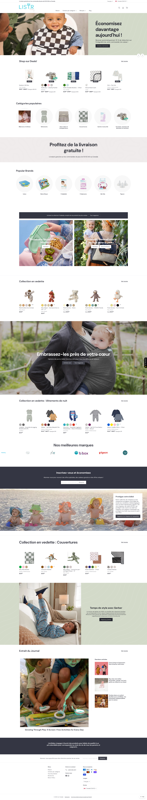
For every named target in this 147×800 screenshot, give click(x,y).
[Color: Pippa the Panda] (70, 424)
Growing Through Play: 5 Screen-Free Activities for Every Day (54, 730)
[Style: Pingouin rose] (48, 85)
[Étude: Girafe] (67, 567)
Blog (90, 10)
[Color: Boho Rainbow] (86, 567)
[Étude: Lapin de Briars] (45, 305)
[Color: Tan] (73, 305)
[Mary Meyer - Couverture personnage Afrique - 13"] (73, 562)
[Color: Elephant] (26, 305)
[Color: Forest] (64, 85)
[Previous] (138, 55)
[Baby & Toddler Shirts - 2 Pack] (117, 419)
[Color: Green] (20, 567)
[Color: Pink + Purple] (114, 424)
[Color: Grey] (70, 305)
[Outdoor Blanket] (117, 562)
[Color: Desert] (67, 85)
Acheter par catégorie (69, 10)
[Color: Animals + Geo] (95, 567)
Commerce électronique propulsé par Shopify (81, 797)
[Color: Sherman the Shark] (64, 424)
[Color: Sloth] (86, 305)
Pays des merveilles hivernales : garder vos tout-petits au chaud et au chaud (118, 680)
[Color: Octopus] (92, 305)
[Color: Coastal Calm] (89, 567)
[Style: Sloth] (42, 85)
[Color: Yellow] (111, 424)
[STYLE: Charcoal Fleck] (23, 424)
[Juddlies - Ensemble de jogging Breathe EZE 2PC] (29, 420)
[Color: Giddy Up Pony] (45, 567)
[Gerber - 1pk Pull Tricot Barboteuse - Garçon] (95, 420)
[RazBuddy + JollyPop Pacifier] (51, 80)
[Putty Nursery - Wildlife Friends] (95, 300)
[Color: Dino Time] (92, 567)
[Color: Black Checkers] (108, 567)
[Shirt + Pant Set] (117, 79)
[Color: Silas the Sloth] (67, 424)
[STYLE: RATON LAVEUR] (86, 424)
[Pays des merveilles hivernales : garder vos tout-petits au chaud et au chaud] (101, 684)
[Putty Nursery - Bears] (73, 300)
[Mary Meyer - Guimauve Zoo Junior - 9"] (51, 301)
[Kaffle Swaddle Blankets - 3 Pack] (73, 80)
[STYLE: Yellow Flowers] (42, 424)
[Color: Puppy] (20, 305)
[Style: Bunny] (51, 85)
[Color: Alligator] (95, 305)
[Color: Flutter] (111, 567)
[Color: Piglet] (114, 305)
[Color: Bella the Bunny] (73, 424)
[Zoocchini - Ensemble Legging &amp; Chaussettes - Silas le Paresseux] (73, 420)
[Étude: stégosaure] (42, 305)
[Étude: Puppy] (48, 305)
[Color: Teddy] (29, 305)
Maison (58, 10)
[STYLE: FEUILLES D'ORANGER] (45, 424)
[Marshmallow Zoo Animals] (29, 300)
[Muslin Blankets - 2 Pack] (95, 562)
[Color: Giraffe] (89, 305)
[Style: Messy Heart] (86, 85)
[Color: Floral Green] (118, 424)
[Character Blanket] (51, 562)
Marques (82, 10)
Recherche (51, 775)
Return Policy (51, 777)
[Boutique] (46, 243)
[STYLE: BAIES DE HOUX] (48, 424)
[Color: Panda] (67, 305)
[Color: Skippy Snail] (51, 567)
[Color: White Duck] (108, 305)
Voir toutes (124, 61)
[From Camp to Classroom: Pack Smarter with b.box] (101, 668)
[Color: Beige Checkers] (114, 567)
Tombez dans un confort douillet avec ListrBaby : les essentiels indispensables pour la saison (117, 697)
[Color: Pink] (23, 567)
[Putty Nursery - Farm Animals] (117, 300)
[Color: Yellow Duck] (111, 305)
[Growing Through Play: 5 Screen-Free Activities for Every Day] (54, 693)
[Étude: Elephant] (70, 567)
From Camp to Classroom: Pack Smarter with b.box (117, 663)
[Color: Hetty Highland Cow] (42, 567)
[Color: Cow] (118, 305)
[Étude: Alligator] (64, 567)
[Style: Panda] (45, 85)
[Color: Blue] (108, 424)
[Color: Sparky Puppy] (48, 567)
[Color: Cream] (64, 305)
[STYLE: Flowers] (89, 424)
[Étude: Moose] (51, 305)
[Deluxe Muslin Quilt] (95, 80)
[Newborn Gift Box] (29, 79)
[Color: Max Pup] (23, 305)
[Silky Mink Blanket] (29, 562)
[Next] (142, 55)
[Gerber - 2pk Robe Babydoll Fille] (51, 419)
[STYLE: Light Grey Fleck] (20, 424)
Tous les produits (52, 773)
